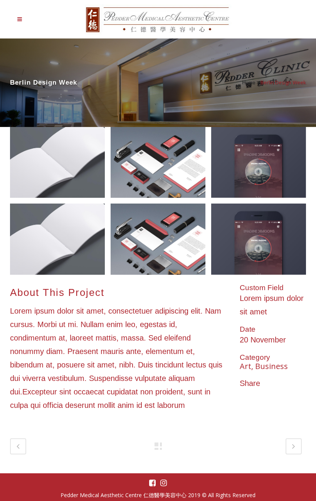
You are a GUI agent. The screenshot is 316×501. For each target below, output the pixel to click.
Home (248, 82)
